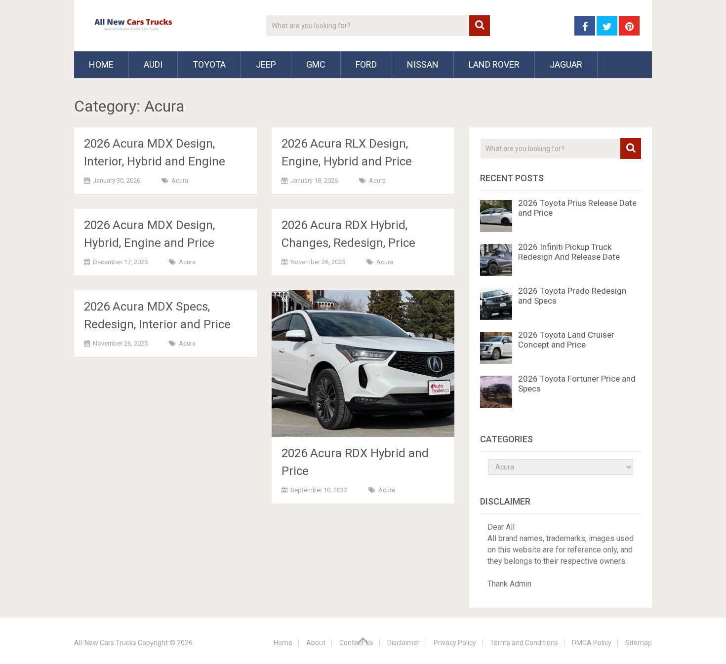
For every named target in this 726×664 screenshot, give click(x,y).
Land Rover (494, 64)
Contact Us (356, 643)
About (315, 643)
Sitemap (638, 643)
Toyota (209, 64)
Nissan (423, 64)
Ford (366, 64)
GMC (315, 64)
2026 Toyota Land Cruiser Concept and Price (566, 340)
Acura (179, 180)
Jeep (266, 64)
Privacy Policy (455, 643)
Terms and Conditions (524, 643)
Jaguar (566, 64)
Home (101, 64)
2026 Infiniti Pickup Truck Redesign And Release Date (569, 252)
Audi (153, 64)
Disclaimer (403, 643)
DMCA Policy (591, 643)
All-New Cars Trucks (105, 643)
